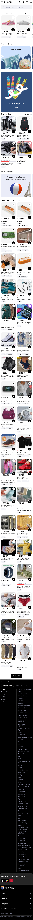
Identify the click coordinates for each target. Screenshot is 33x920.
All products (27, 13)
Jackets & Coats (22, 708)
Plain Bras (21, 789)
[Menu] (2, 2)
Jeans (19, 756)
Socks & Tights (22, 717)
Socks (19, 732)
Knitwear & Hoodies (23, 696)
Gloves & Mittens (23, 857)
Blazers (20, 818)
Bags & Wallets (5, 699)
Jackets (20, 742)
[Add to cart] (13, 29)
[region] (16, 27)
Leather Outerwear (23, 859)
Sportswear (21, 734)
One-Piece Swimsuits (24, 808)
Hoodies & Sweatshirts (24, 705)
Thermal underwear (23, 870)
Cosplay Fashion (22, 712)
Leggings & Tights (23, 803)
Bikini (19, 777)
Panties (20, 811)
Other (2, 701)
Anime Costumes (23, 813)
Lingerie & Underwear (24, 715)
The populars (6, 114)
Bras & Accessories (23, 751)
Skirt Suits (21, 852)
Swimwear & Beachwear (25, 737)
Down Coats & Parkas (24, 787)
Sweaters (20, 746)
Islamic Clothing (22, 823)
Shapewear (21, 836)
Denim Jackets (22, 854)
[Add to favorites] (13, 17)
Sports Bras (21, 838)
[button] (3, 880)
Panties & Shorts (22, 849)
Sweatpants (21, 794)
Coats (19, 782)
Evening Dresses (22, 754)
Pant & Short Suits (23, 770)
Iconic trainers (6, 13)
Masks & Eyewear (23, 861)
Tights (20, 799)
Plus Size (3, 694)
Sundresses (21, 791)
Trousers (20, 700)
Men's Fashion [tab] (20, 685)
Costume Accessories (24, 784)
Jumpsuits (21, 825)
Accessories (4, 692)
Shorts (20, 765)
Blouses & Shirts (22, 710)
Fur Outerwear (22, 820)
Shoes (3, 696)
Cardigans (21, 775)
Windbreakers (22, 801)
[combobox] (17, 7)
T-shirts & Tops (22, 693)
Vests (19, 868)
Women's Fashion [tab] (7, 685)
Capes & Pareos (22, 843)
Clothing (3, 689)
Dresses (20, 698)
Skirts (19, 744)
